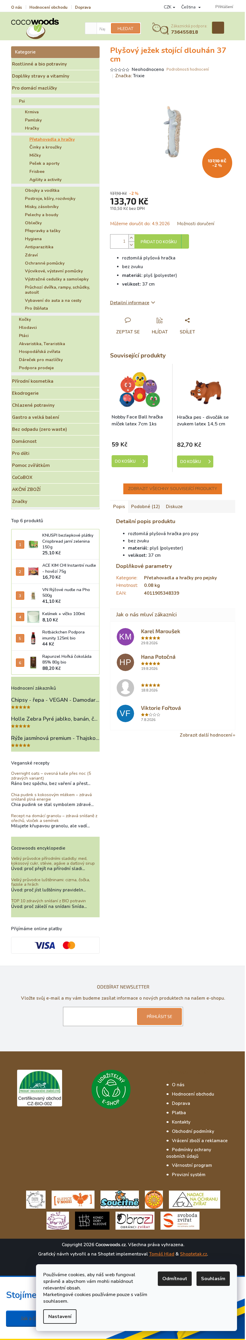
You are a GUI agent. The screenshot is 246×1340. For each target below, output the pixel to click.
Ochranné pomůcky (44, 263)
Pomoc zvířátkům (31, 465)
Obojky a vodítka (42, 190)
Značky (19, 501)
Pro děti (20, 453)
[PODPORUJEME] (36, 1199)
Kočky (25, 319)
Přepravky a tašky (42, 231)
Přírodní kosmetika (32, 381)
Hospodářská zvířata (39, 351)
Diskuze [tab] (174, 507)
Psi (22, 101)
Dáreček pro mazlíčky (41, 360)
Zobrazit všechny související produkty (172, 489)
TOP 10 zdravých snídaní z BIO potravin (48, 901)
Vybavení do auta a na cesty (53, 300)
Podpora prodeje (36, 368)
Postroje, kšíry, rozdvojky (50, 198)
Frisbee (36, 171)
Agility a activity (45, 179)
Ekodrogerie (25, 393)
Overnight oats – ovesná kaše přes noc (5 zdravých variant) (51, 775)
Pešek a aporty (44, 163)
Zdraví (31, 255)
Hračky (32, 128)
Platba (179, 1113)
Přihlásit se (159, 1016)
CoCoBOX (22, 477)
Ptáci (24, 336)
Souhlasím (213, 1278)
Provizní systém (189, 1175)
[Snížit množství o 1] (131, 244)
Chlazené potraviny (33, 405)
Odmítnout (174, 1278)
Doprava (83, 7)
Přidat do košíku (159, 242)
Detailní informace (129, 303)
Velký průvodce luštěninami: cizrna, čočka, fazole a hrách (50, 882)
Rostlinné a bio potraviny (39, 64)
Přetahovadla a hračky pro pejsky (180, 578)
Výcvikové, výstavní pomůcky (54, 271)
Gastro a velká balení (35, 417)
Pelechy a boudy (41, 215)
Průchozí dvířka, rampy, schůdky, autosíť (57, 289)
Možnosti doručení (195, 224)
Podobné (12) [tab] (145, 507)
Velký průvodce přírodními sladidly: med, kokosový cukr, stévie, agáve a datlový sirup (53, 861)
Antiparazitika (39, 247)
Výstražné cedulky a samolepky (56, 279)
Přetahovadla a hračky (52, 139)
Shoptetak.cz (193, 1254)
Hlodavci (28, 327)
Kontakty (181, 1122)
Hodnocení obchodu (48, 7)
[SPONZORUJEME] (154, 1199)
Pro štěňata (36, 308)
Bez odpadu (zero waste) (39, 429)
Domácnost (24, 441)
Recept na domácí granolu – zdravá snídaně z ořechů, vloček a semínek (54, 818)
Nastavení (59, 1316)
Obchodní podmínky (193, 1131)
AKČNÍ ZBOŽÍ (26, 489)
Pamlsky (33, 120)
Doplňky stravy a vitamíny (40, 76)
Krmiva (32, 112)
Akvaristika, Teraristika (42, 344)
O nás (16, 7)
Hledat (126, 29)
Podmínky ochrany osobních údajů (188, 1153)
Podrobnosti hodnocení (187, 69)
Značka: (130, 76)
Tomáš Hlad (161, 1254)
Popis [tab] (119, 507)
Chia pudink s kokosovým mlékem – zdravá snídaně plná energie (51, 797)
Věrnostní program (192, 1165)
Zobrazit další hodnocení (206, 735)
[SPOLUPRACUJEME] (73, 1199)
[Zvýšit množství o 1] (131, 238)
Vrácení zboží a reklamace (200, 1141)
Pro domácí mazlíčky (34, 88)
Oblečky (33, 223)
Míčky (35, 155)
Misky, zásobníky (41, 207)
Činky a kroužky (45, 147)
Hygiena (33, 239)
